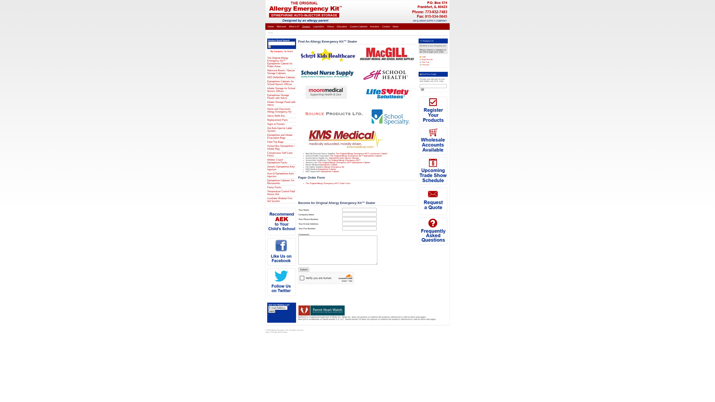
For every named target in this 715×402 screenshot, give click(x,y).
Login (423, 57)
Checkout (425, 65)
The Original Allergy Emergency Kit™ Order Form (328, 183)
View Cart (425, 62)
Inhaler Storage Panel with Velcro (281, 103)
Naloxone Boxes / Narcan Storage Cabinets (281, 72)
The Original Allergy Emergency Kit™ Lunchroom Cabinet (361, 153)
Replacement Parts (277, 120)
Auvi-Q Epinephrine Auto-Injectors (280, 175)
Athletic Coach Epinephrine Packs (277, 161)
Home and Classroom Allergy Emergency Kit (279, 110)
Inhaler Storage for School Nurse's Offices (281, 89)
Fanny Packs (274, 187)
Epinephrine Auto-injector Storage (344, 158)
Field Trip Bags (275, 142)
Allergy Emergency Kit (334, 167)
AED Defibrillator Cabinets (281, 77)
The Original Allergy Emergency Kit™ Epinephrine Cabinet (356, 156)
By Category (277, 51)
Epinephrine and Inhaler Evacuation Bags (280, 136)
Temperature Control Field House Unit (281, 193)
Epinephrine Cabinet (328, 165)
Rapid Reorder (427, 59)
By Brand (288, 51)
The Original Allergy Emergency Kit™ (343, 160)
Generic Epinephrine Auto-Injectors (281, 168)
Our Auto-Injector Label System (279, 129)
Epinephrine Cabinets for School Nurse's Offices (280, 83)
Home (270, 33)
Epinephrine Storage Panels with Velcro (278, 96)
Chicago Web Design (279, 332)
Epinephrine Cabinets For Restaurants (280, 182)
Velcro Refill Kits (276, 115)
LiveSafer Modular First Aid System (279, 199)
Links (267, 332)
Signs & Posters (276, 124)
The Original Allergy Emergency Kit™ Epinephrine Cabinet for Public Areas (279, 62)
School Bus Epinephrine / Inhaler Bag (281, 147)
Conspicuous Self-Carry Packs (280, 154)
